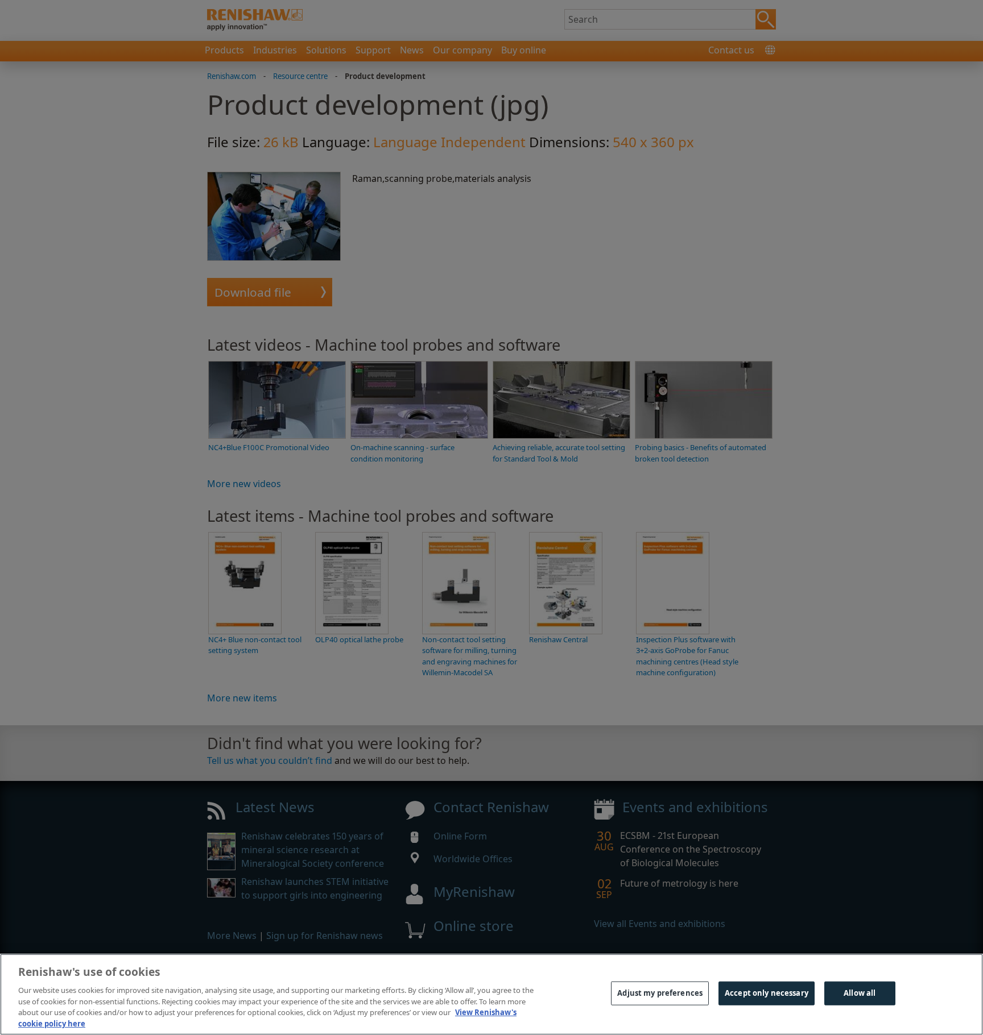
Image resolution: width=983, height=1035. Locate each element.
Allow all (859, 993)
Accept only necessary (766, 993)
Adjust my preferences (660, 993)
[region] (491, 994)
